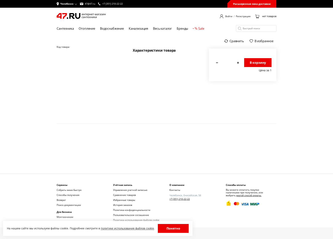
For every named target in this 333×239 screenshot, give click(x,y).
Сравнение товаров (124, 195)
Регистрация (243, 16)
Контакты (174, 190)
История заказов (122, 205)
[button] (67, 4)
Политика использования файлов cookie (136, 220)
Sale (201, 28)
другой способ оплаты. (249, 195)
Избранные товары (124, 200)
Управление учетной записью (130, 190)
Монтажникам (65, 217)
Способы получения (68, 195)
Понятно (173, 228)
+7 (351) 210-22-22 (179, 199)
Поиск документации (69, 205)
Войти (228, 16)
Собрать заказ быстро (69, 190)
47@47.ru (90, 3)
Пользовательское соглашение (131, 215)
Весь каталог (162, 28)
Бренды (182, 28)
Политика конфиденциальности (131, 210)
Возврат (61, 200)
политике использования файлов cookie (127, 228)
